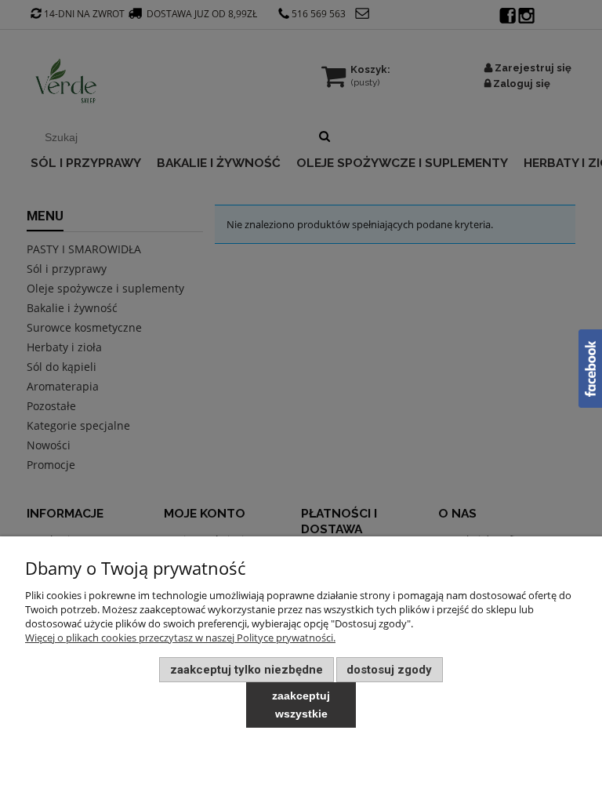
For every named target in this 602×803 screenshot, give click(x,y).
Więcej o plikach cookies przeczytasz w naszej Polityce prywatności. (180, 637)
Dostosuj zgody (389, 670)
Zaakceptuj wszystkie (301, 704)
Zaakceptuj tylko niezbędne (246, 670)
